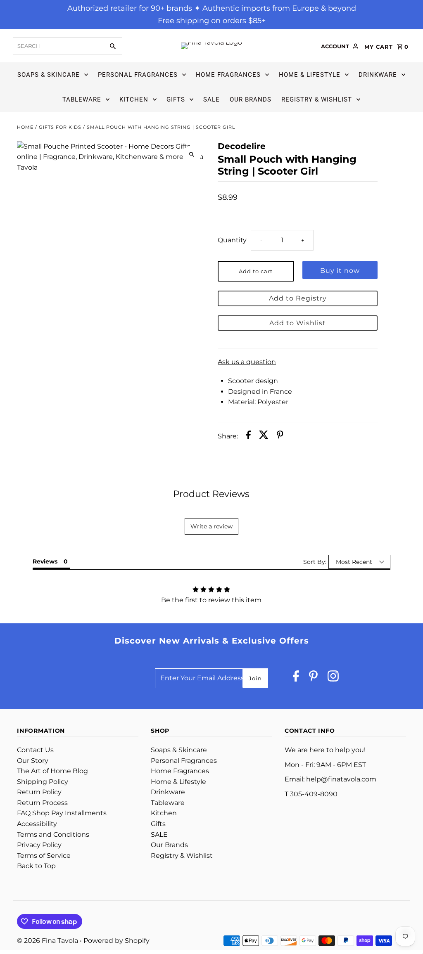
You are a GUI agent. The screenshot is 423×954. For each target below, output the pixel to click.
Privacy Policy (39, 845)
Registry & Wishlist (316, 99)
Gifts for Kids (60, 127)
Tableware (81, 99)
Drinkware (378, 74)
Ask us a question (247, 362)
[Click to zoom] (192, 154)
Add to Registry (298, 298)
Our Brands (250, 99)
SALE (211, 99)
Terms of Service (44, 855)
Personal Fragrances (138, 74)
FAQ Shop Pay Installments (62, 813)
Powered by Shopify (116, 941)
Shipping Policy (42, 782)
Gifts (175, 99)
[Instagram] (333, 678)
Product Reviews (211, 493)
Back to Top (36, 866)
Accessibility (37, 824)
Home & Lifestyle (309, 74)
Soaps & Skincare (48, 74)
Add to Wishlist (297, 323)
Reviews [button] (45, 561)
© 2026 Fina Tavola (48, 941)
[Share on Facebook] (248, 436)
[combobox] (57, 46)
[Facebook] (296, 678)
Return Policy (39, 792)
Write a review (211, 526)
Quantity (232, 240)
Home (25, 127)
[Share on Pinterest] (280, 436)
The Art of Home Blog (52, 771)
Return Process (42, 803)
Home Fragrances (228, 74)
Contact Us (35, 750)
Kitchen (133, 99)
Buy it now (340, 271)
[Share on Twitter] (264, 436)
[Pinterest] (313, 678)
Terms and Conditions (53, 834)
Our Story (32, 761)
